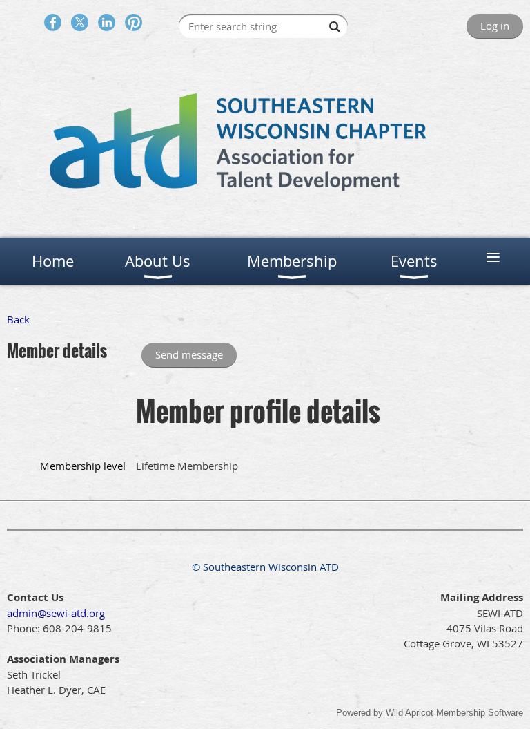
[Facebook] (52, 22)
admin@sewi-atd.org (56, 613)
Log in (494, 25)
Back (18, 319)
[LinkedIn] (106, 22)
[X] (79, 22)
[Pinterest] (133, 22)
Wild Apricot (409, 713)
